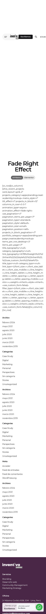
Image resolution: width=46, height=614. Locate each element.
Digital (5, 360)
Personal (6, 368)
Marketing (7, 364)
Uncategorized (9, 384)
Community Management (15, 585)
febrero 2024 (8, 322)
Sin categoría (8, 376)
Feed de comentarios (12, 474)
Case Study (7, 356)
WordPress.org (9, 478)
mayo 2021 (7, 326)
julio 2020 (7, 334)
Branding (6, 579)
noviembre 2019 (10, 346)
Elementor (29, 178)
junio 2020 (7, 338)
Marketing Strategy (11, 588)
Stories (5, 380)
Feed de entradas (10, 470)
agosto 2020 (8, 330)
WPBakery (17, 178)
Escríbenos (26, 37)
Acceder (6, 466)
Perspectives (8, 372)
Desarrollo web (9, 582)
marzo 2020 (8, 342)
